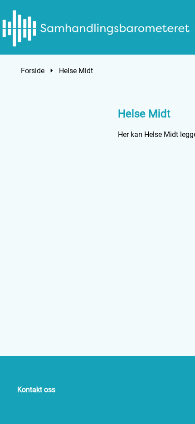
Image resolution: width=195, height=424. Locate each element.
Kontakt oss (36, 389)
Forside (32, 70)
